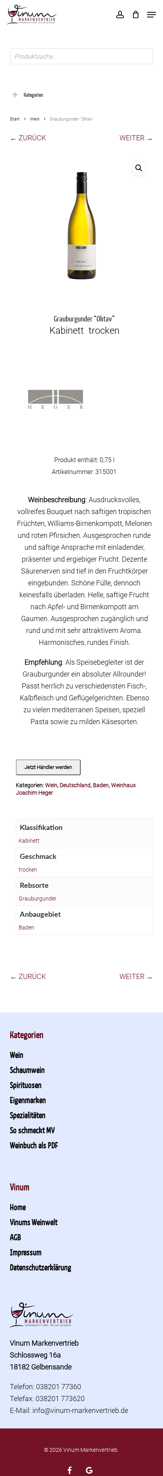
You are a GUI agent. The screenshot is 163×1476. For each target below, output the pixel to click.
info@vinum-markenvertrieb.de (80, 1410)
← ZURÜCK (28, 138)
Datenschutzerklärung (40, 1267)
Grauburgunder (38, 898)
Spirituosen (26, 1085)
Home (18, 1207)
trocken (28, 869)
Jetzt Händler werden (48, 767)
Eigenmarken (28, 1100)
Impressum (26, 1252)
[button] (151, 15)
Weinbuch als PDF (34, 1145)
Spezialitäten (27, 1115)
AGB (15, 1237)
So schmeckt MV (32, 1130)
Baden (101, 785)
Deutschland (75, 785)
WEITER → (136, 138)
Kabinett (29, 840)
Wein (35, 119)
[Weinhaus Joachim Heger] (55, 403)
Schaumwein (27, 1070)
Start (15, 119)
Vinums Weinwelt (33, 1222)
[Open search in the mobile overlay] (82, 56)
